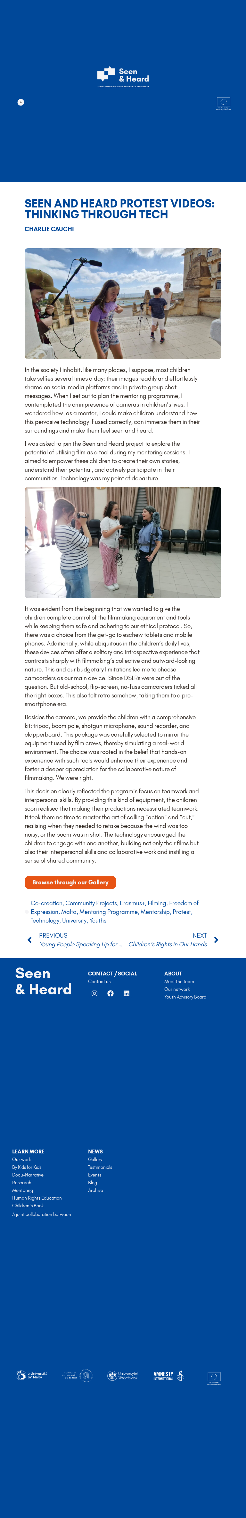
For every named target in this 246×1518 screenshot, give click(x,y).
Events (94, 1175)
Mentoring (22, 1190)
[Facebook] (110, 993)
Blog (92, 1182)
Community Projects (91, 903)
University (74, 920)
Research (21, 1182)
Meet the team (179, 981)
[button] (20, 102)
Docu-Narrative (28, 1175)
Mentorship (155, 911)
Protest (182, 911)
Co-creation (46, 903)
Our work (21, 1159)
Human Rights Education (37, 1198)
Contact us (99, 981)
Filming (157, 903)
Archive (95, 1190)
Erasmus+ (132, 903)
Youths (97, 920)
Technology (45, 920)
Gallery (95, 1159)
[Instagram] (94, 993)
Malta (69, 911)
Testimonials (100, 1167)
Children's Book (28, 1206)
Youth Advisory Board (185, 997)
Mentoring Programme (108, 911)
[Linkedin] (126, 993)
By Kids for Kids (26, 1167)
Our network (177, 989)
